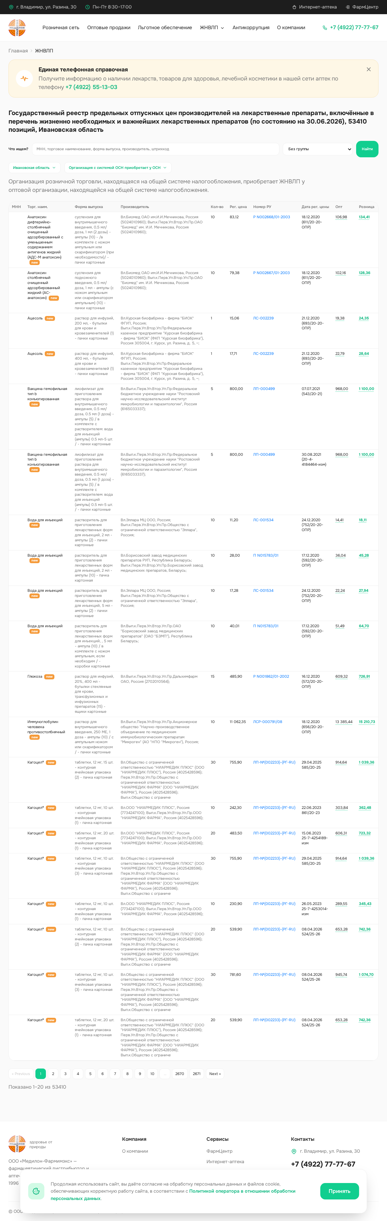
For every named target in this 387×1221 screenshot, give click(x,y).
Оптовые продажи (108, 27)
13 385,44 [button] (343, 721)
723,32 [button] (365, 833)
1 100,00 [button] (366, 388)
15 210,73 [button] (367, 721)
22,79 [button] (340, 353)
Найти (367, 149)
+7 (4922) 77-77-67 (323, 1164)
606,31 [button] (341, 833)
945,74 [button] (341, 974)
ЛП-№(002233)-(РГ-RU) (274, 762)
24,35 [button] (364, 318)
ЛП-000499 (264, 388)
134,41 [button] (364, 217)
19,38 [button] (340, 318)
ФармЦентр (365, 7)
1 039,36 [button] (366, 762)
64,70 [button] (364, 626)
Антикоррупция (251, 27)
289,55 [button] (341, 903)
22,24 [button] (340, 590)
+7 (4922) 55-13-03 (91, 87)
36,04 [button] (340, 555)
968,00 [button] (341, 388)
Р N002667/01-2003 (271, 272)
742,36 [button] (365, 929)
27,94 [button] (363, 590)
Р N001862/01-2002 (271, 676)
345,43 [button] (365, 903)
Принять (339, 1191)
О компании (291, 27)
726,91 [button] (364, 676)
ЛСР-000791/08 (267, 721)
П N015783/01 (265, 555)
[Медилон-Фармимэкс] (16, 27)
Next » (215, 1073)
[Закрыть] (368, 69)
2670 (179, 1073)
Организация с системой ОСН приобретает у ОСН (115, 167)
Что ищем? (18, 149)
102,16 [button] (340, 272)
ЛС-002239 (263, 318)
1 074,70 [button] (366, 974)
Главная (18, 51)
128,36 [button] (364, 272)
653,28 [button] (341, 929)
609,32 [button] (341, 676)
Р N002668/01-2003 (271, 217)
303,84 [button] (341, 807)
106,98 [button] (341, 217)
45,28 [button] (364, 555)
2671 (197, 1073)
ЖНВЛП (210, 27)
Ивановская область (31, 167)
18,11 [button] (363, 520)
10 (152, 1073)
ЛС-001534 (263, 520)
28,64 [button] (364, 353)
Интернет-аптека (318, 7)
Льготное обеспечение (165, 27)
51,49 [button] (340, 626)
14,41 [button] (339, 520)
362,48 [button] (365, 807)
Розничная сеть (60, 27)
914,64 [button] (341, 762)
